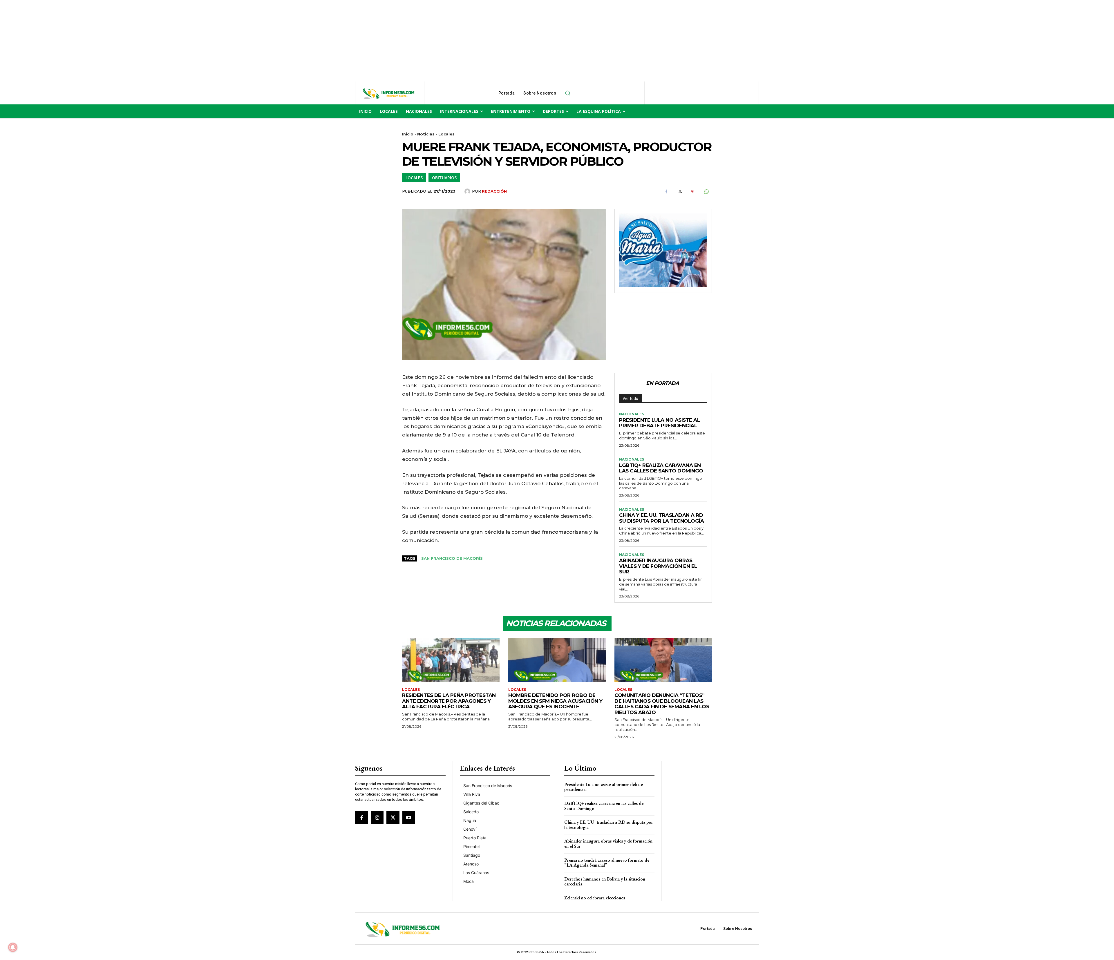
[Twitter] (679, 192)
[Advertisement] (174, 40)
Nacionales (631, 414)
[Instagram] (377, 817)
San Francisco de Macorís (452, 558)
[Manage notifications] (12, 947)
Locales (446, 134)
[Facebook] (666, 192)
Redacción (494, 191)
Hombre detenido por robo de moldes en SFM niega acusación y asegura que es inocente (555, 700)
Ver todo (630, 398)
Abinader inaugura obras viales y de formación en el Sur (658, 566)
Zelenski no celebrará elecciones (594, 898)
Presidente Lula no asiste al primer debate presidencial (659, 423)
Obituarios (444, 177)
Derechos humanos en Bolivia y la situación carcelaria (604, 881)
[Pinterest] (693, 192)
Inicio (407, 134)
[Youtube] (408, 817)
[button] (567, 93)
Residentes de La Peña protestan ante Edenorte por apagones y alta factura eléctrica (449, 700)
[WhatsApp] (706, 192)
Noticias (426, 134)
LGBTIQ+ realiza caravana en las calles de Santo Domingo (661, 468)
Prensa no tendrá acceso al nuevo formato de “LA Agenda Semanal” (606, 862)
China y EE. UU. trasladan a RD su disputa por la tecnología (661, 518)
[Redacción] (468, 191)
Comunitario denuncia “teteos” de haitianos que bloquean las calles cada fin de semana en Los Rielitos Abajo (661, 703)
